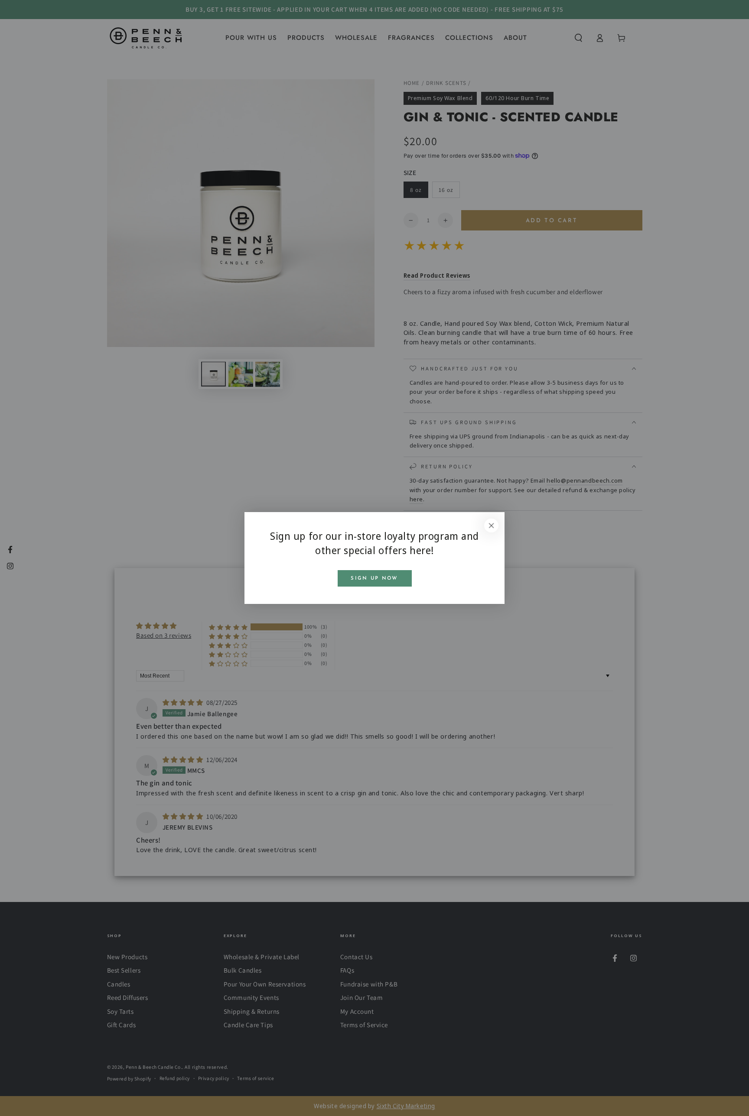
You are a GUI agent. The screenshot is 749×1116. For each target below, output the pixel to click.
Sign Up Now (374, 578)
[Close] (491, 525)
